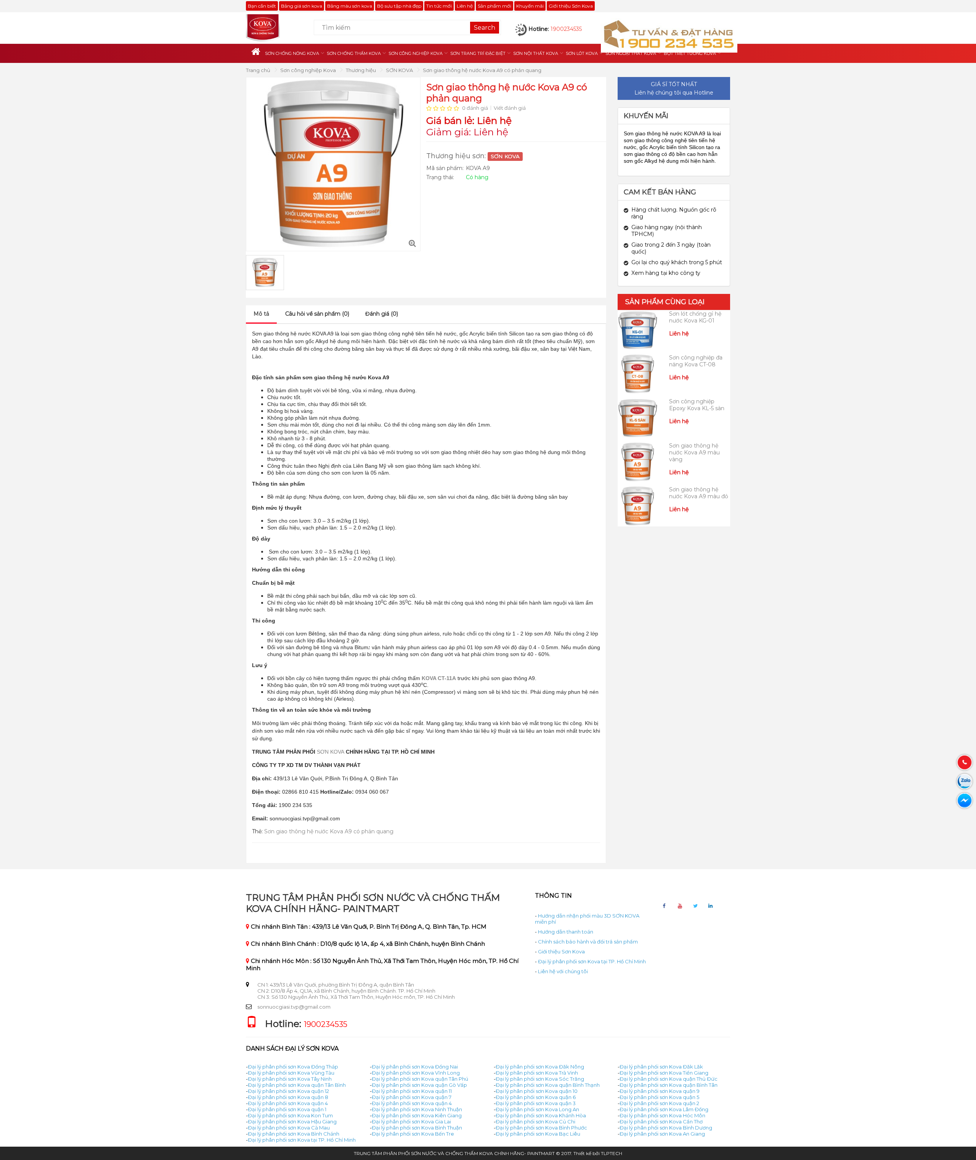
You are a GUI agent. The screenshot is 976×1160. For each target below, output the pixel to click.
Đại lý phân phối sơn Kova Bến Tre (413, 1134)
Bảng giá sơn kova (301, 6)
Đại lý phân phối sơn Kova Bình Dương (666, 1128)
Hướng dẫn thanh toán (565, 932)
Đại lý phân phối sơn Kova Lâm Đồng (664, 1109)
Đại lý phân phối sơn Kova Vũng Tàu (291, 1073)
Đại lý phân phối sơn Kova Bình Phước (541, 1128)
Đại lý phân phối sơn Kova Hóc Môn (662, 1115)
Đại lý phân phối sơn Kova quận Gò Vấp (419, 1085)
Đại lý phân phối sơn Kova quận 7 (411, 1097)
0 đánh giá (475, 108)
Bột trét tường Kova (690, 53)
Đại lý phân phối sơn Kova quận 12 (288, 1091)
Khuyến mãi (530, 6)
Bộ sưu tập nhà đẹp (399, 6)
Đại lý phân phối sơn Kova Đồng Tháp (293, 1067)
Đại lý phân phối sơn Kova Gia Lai (411, 1121)
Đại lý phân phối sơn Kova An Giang (662, 1134)
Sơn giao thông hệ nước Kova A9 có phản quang (482, 70)
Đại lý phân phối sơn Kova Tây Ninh (290, 1079)
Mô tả (261, 313)
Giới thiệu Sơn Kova (571, 6)
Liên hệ (465, 6)
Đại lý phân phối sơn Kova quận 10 (537, 1091)
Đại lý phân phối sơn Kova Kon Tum (290, 1115)
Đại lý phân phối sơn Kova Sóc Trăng (540, 1079)
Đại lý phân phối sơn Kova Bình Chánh (293, 1134)
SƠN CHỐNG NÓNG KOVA (292, 53)
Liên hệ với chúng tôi (563, 971)
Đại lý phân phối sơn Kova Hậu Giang (292, 1121)
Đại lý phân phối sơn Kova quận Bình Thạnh (548, 1085)
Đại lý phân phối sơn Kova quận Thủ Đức (669, 1079)
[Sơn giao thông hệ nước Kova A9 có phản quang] (412, 243)
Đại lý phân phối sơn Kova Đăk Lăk (661, 1067)
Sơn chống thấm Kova (354, 53)
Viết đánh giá (510, 108)
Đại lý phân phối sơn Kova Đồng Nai (415, 1067)
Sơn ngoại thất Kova (630, 53)
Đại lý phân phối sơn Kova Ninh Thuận (417, 1109)
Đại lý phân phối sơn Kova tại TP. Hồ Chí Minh (592, 961)
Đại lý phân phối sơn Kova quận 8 (288, 1097)
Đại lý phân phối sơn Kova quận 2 (659, 1103)
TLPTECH (611, 1153)
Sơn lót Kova (582, 53)
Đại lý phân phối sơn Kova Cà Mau (289, 1128)
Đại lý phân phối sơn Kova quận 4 (288, 1103)
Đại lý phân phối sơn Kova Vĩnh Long (416, 1073)
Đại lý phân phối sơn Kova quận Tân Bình (297, 1085)
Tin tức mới (439, 6)
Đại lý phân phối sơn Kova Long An (537, 1109)
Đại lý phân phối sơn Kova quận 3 (536, 1103)
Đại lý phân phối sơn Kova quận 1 (287, 1109)
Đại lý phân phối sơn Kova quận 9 (660, 1091)
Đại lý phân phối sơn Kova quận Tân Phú (420, 1079)
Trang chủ (258, 70)
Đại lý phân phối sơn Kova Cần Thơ (661, 1121)
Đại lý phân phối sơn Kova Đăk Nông (540, 1067)
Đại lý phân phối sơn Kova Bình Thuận (417, 1128)
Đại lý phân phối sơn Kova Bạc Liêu (538, 1134)
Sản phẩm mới (494, 6)
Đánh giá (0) (381, 313)
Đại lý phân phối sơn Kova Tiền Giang (664, 1073)
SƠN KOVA (400, 70)
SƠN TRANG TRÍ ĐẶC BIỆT (478, 53)
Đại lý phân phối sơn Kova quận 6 (536, 1097)
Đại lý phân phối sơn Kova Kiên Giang (417, 1115)
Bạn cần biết (262, 6)
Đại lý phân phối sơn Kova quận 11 (412, 1091)
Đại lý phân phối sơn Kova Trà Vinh (537, 1073)
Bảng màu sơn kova (349, 6)
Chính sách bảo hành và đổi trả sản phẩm (588, 942)
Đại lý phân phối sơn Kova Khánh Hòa (541, 1115)
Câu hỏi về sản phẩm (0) (317, 313)
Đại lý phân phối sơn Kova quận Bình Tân (669, 1085)
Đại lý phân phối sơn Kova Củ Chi (535, 1121)
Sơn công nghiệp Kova (415, 53)
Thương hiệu (361, 70)
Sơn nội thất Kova (535, 53)
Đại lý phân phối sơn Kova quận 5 (659, 1097)
